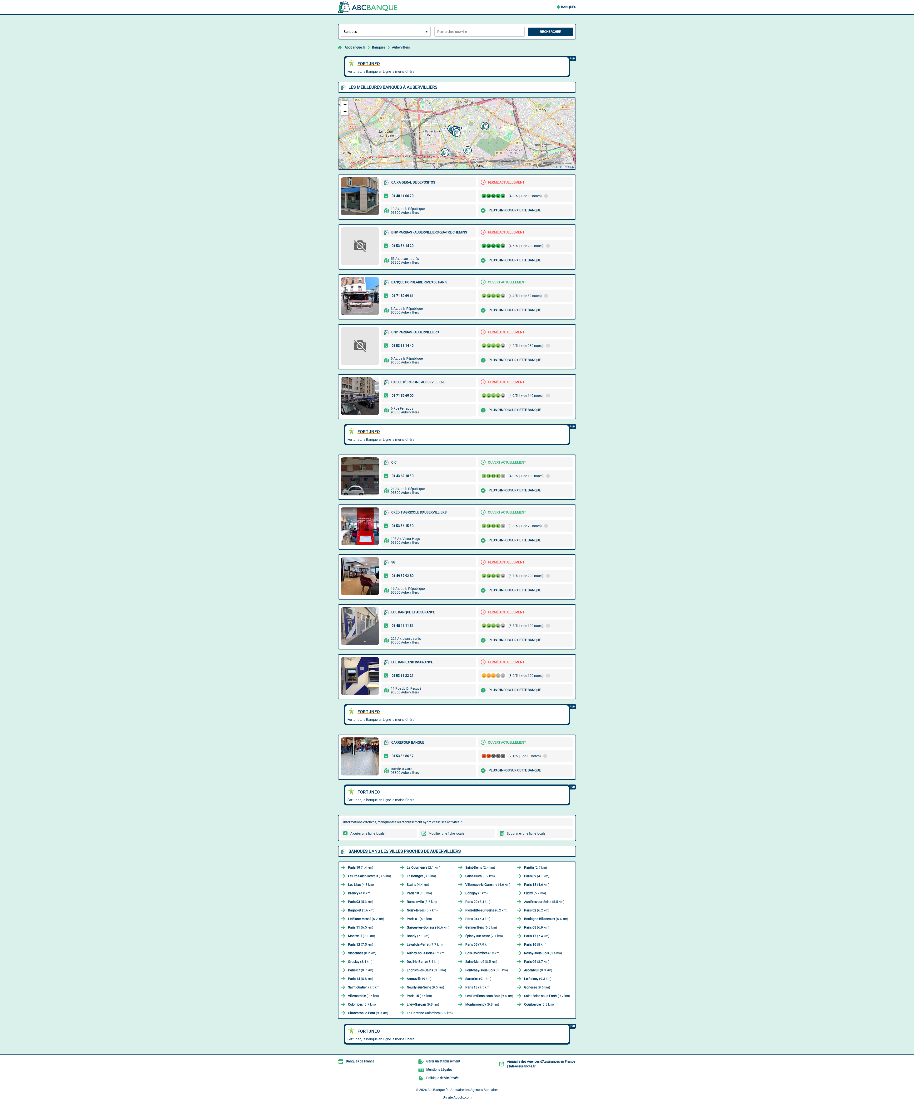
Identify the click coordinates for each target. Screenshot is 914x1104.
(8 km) (535, 944)
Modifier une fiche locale (446, 833)
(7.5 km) (360, 944)
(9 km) (419, 979)
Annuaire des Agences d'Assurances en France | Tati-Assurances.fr (541, 1064)
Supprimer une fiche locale (526, 833)
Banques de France (360, 1061)
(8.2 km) (362, 953)
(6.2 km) (486, 910)
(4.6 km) (487, 884)
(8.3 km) (483, 953)
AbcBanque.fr (355, 47)
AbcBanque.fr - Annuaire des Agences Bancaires (462, 1090)
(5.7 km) (422, 910)
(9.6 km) (537, 987)
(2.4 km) (480, 867)
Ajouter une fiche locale (367, 833)
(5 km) (476, 893)
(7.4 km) (536, 936)
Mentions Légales (439, 1069)
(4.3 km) (361, 884)
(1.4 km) (360, 867)
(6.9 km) (536, 927)
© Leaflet (557, 167)
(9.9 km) (368, 1013)
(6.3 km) (419, 919)
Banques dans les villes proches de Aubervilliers (404, 851)
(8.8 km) (426, 970)
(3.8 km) (421, 876)
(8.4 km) (543, 953)
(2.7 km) (535, 867)
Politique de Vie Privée (442, 1078)
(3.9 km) (480, 876)
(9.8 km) (423, 1004)
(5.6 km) (361, 910)
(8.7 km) (536, 962)
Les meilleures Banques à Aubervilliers (392, 87)
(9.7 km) (547, 996)
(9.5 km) (364, 987)
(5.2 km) (535, 893)
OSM (571, 167)
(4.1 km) (536, 876)
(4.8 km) (360, 893)
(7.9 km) (478, 944)
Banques (568, 7)
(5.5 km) (544, 902)
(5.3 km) (360, 902)
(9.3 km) (537, 979)
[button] (467, 149)
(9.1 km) (478, 979)
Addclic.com (462, 1097)
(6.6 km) (428, 927)
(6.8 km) (481, 927)
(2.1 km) (423, 867)
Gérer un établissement (443, 1061)
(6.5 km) (360, 927)
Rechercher (550, 32)
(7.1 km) (361, 936)
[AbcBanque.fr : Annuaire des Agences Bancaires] (367, 7)
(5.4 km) (478, 902)
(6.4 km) (478, 919)
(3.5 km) (369, 876)
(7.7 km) (425, 944)
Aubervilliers (401, 47)
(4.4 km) (418, 884)
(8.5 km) (481, 962)
